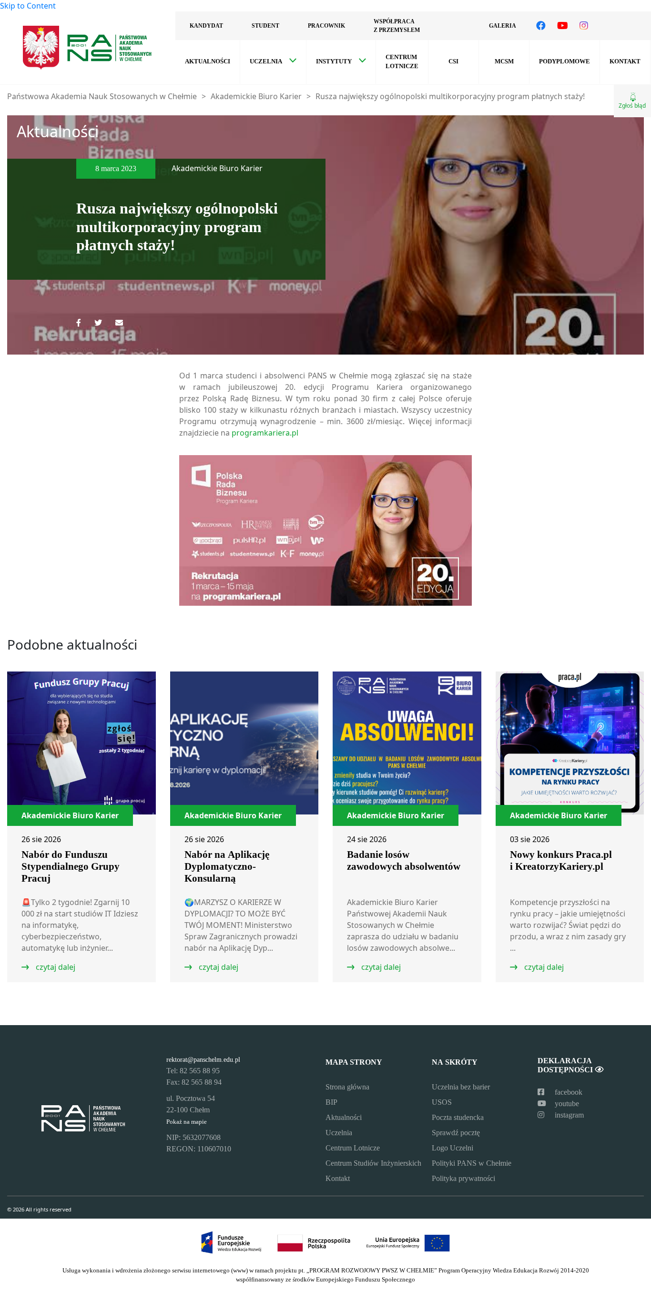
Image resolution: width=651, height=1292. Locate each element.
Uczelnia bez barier (461, 1087)
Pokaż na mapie (186, 1122)
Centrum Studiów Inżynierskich (373, 1163)
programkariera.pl (265, 432)
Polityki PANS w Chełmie (471, 1163)
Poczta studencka (458, 1117)
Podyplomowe (564, 61)
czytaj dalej (54, 967)
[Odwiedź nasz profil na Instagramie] (584, 25)
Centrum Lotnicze (353, 1148)
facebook (567, 1092)
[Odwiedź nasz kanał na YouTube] (562, 25)
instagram (568, 1115)
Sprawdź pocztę (456, 1133)
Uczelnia (266, 61)
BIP (331, 1102)
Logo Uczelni (452, 1148)
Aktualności (207, 61)
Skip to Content (28, 5)
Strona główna (347, 1087)
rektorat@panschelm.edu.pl (203, 1059)
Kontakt (625, 61)
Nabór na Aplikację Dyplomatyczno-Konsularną (226, 866)
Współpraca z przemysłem (397, 25)
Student (265, 25)
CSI (453, 61)
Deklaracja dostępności (566, 1065)
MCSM (504, 61)
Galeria (502, 25)
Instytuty (334, 61)
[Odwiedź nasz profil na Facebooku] (540, 25)
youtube (566, 1103)
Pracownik (326, 25)
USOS (442, 1102)
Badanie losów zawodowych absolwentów (403, 860)
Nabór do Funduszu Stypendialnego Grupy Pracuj (70, 866)
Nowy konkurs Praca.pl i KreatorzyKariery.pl (561, 860)
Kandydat (206, 25)
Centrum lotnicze (402, 62)
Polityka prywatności (463, 1178)
